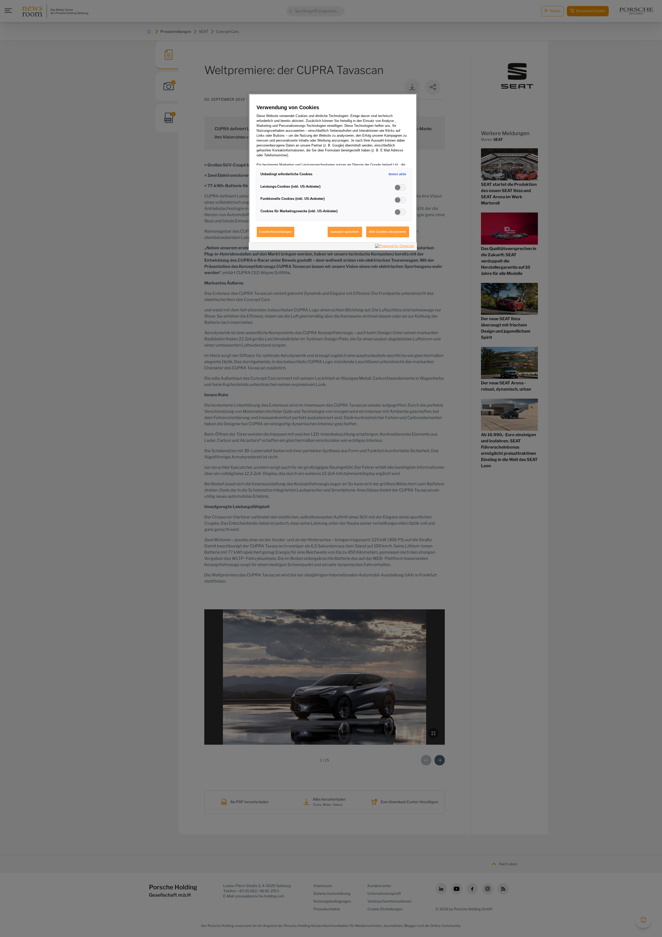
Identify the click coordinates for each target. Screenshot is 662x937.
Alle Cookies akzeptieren (387, 231)
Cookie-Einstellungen (275, 231)
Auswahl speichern (344, 231)
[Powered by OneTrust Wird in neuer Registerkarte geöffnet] (394, 247)
